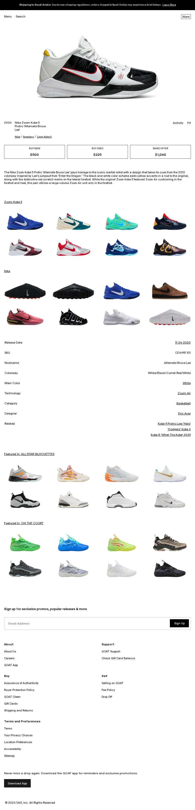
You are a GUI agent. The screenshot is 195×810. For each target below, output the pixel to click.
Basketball (183, 403)
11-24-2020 (183, 342)
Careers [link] (9, 658)
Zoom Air (184, 393)
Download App (17, 783)
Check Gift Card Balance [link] (118, 658)
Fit (189, 123)
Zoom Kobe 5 (44, 137)
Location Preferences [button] (18, 742)
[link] (25, 221)
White (187, 383)
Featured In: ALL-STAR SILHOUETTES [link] (29, 454)
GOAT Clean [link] (12, 696)
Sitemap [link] (9, 756)
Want (186, 16)
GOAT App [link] (11, 665)
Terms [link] (8, 728)
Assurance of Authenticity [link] (21, 683)
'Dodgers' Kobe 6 (179, 429)
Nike (17, 137)
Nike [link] (7, 271)
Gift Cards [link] (11, 703)
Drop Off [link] (107, 696)
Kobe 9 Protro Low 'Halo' (174, 423)
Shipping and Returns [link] (18, 710)
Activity (178, 123)
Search (20, 16)
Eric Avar (184, 413)
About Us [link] (10, 651)
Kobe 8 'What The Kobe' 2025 (170, 435)
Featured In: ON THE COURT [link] (23, 523)
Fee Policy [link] (108, 690)
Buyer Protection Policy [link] (19, 690)
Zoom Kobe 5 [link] (13, 202)
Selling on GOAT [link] (112, 683)
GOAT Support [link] (111, 651)
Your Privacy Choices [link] (18, 735)
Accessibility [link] (12, 749)
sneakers (28, 137)
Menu (8, 16)
